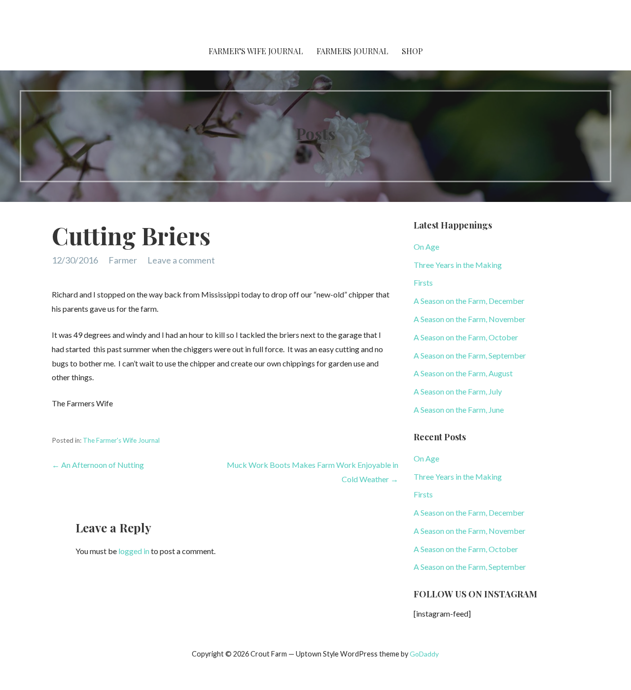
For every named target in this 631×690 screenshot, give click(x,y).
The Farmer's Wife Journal (121, 440)
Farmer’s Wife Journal (256, 51)
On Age (426, 246)
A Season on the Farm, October (466, 337)
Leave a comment (181, 260)
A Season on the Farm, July (458, 391)
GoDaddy (424, 654)
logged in (133, 551)
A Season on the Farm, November (470, 319)
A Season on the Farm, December (469, 300)
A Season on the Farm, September (470, 355)
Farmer (122, 260)
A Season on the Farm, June (459, 409)
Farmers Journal (352, 51)
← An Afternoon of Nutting (98, 464)
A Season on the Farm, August (463, 373)
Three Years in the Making (458, 264)
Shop (412, 51)
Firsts (423, 282)
